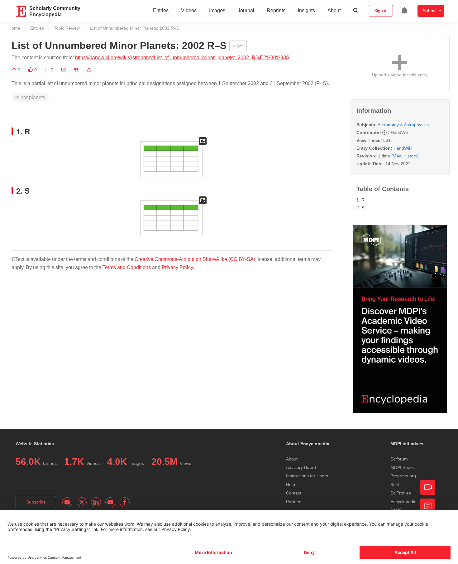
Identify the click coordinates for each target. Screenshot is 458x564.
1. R (360, 199)
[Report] (89, 69)
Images (217, 10)
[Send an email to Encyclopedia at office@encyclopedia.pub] (67, 502)
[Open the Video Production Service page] (427, 487)
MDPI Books (402, 467)
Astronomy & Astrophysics (403, 124)
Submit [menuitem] (430, 10)
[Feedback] (427, 506)
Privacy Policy (177, 267)
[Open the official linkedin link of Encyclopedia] (96, 502)
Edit (239, 46)
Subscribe (36, 501)
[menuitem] (404, 11)
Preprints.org (403, 475)
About (334, 10)
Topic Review (67, 28)
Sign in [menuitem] (381, 10)
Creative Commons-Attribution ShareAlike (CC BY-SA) (195, 259)
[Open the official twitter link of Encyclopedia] (82, 502)
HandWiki (403, 148)
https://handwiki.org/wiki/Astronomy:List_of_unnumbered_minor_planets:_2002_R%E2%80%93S (182, 57)
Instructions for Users (307, 475)
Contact (293, 492)
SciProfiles (400, 492)
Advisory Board (301, 467)
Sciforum (399, 458)
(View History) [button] (405, 155)
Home (14, 28)
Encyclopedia (403, 501)
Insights (306, 10)
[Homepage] (21, 11)
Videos (189, 10)
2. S (360, 207)
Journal (246, 10)
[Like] (31, 69)
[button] (63, 69)
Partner (293, 501)
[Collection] (15, 69)
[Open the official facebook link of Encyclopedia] (125, 502)
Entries (161, 10)
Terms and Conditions (127, 267)
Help (290, 484)
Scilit (394, 484)
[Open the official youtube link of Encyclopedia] (110, 502)
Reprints (276, 10)
